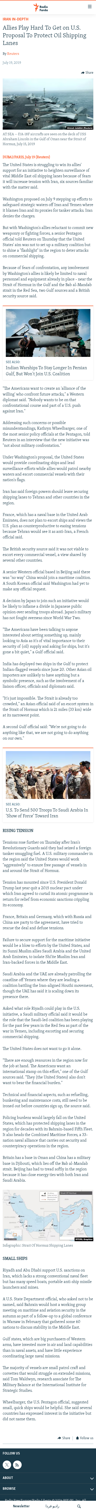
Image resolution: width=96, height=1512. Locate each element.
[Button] (87, 73)
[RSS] (17, 1465)
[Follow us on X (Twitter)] (7, 1465)
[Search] (79, 1506)
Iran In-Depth (15, 20)
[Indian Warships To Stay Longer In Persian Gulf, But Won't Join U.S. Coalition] (48, 333)
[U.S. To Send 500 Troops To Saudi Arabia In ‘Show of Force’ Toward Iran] (48, 775)
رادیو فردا (52, 1506)
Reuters (13, 54)
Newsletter (21, 1506)
